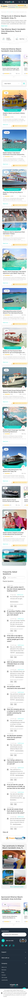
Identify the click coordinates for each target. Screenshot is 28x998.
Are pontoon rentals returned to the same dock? (16, 687)
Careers (4, 975)
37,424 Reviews (11, 7)
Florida (9, 12)
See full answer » (14, 601)
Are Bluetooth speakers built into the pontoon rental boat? (14, 737)
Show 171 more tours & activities (13, 564)
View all (5, 832)
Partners (4, 970)
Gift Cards (4, 977)
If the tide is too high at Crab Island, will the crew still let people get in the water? (15, 638)
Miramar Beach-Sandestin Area (19, 12)
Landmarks (5, 980)
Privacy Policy (6, 991)
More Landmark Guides (16, 886)
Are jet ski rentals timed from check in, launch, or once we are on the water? (15, 811)
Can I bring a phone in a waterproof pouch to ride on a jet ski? (15, 762)
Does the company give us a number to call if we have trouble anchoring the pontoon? (16, 712)
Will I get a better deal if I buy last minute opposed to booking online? (16, 589)
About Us (4, 967)
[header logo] (9, 2)
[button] (11, 606)
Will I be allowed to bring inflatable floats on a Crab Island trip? (15, 663)
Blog (3, 972)
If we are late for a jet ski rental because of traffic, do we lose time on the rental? (16, 786)
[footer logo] (14, 985)
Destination (4, 12)
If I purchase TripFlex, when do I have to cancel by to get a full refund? (16, 613)
